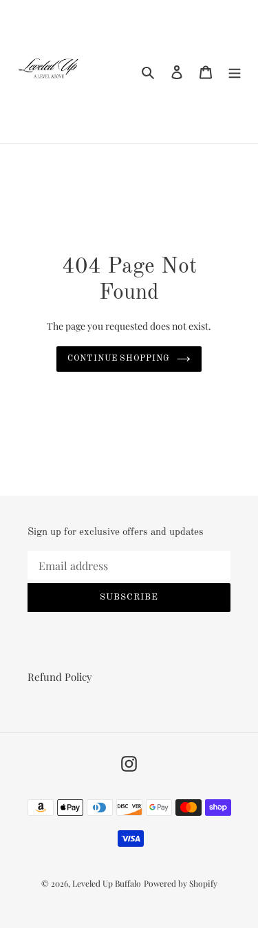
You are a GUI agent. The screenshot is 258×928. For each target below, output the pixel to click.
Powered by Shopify (180, 883)
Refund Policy (60, 677)
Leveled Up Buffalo (106, 883)
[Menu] (234, 71)
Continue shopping (119, 359)
